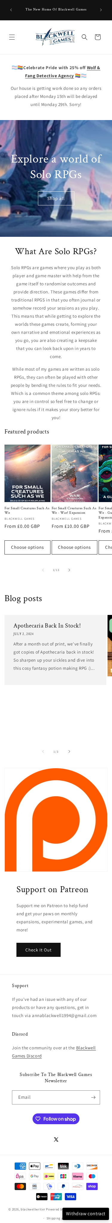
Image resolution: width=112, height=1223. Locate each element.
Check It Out (38, 950)
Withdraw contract (85, 1213)
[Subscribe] (93, 1097)
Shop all (56, 198)
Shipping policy (59, 1218)
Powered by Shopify (61, 1209)
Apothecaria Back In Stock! (47, 626)
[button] (12, 37)
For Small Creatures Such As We (26, 510)
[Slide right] (69, 570)
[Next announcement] (101, 9)
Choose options (27, 547)
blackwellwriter (33, 1209)
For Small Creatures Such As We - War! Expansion (74, 510)
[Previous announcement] (11, 9)
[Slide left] (43, 570)
